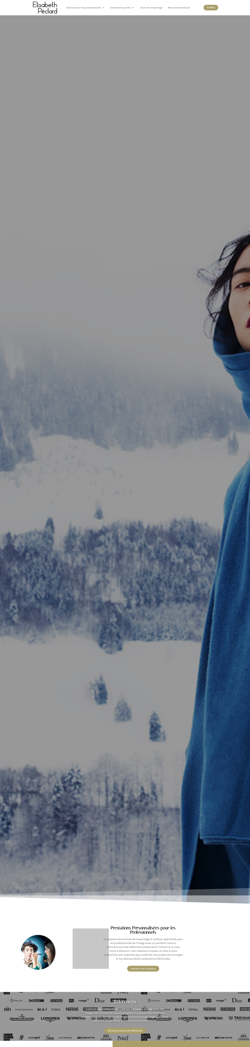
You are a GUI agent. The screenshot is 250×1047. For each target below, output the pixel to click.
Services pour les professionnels (83, 7)
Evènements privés (120, 7)
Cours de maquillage (151, 7)
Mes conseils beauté (179, 7)
